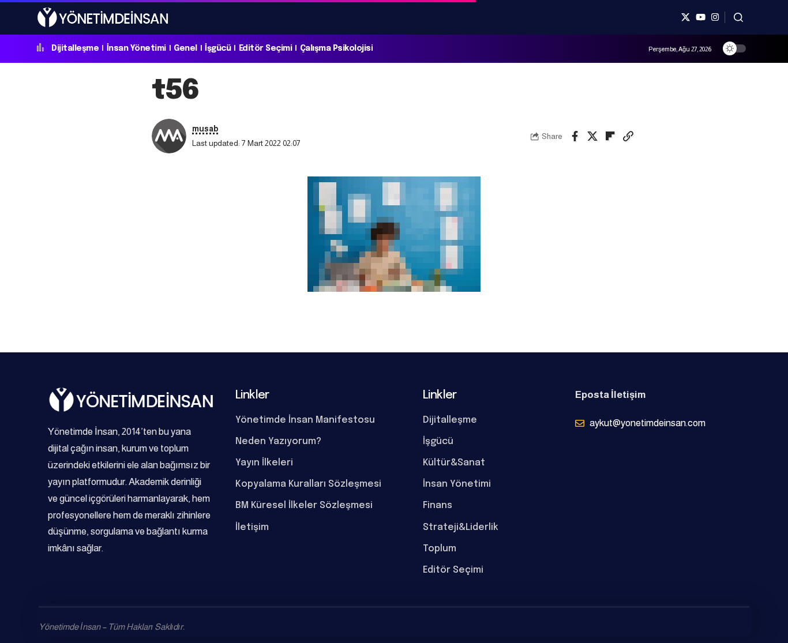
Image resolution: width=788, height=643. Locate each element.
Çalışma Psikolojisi (336, 48)
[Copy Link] (628, 136)
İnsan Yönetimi (136, 48)
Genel (185, 48)
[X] (685, 17)
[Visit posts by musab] (169, 136)
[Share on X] (592, 136)
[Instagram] (715, 17)
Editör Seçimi (265, 48)
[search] (738, 17)
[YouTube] (700, 17)
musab (205, 129)
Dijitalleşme (75, 48)
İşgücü (218, 48)
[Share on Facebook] (574, 136)
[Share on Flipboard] (610, 136)
